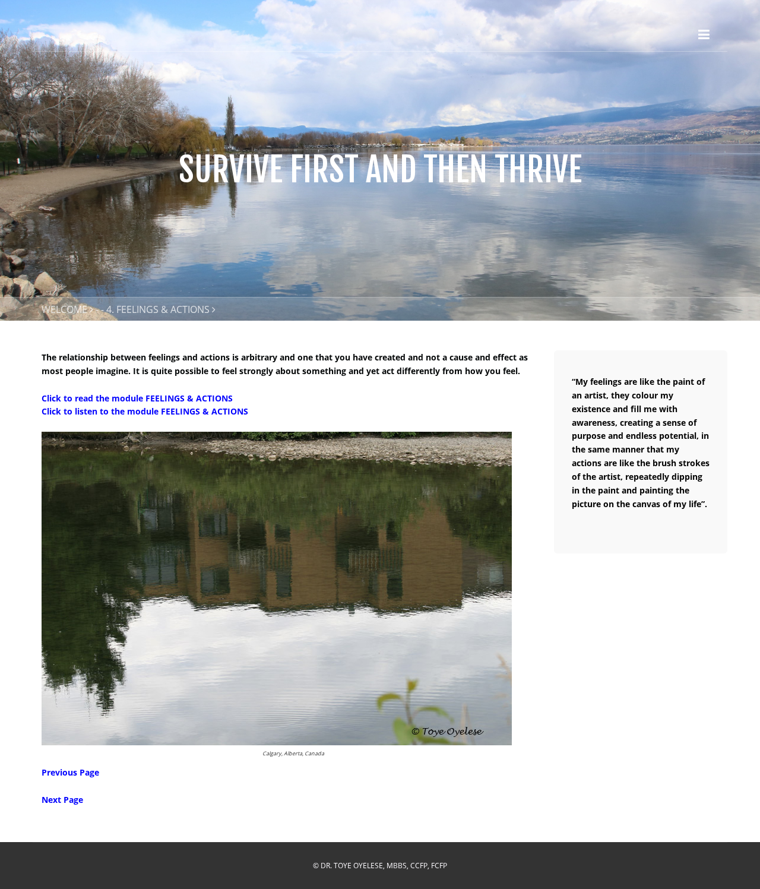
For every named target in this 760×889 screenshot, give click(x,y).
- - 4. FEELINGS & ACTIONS (153, 309)
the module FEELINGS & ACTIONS (163, 398)
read (84, 398)
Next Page (62, 799)
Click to (58, 398)
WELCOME (64, 309)
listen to (92, 411)
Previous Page (70, 772)
